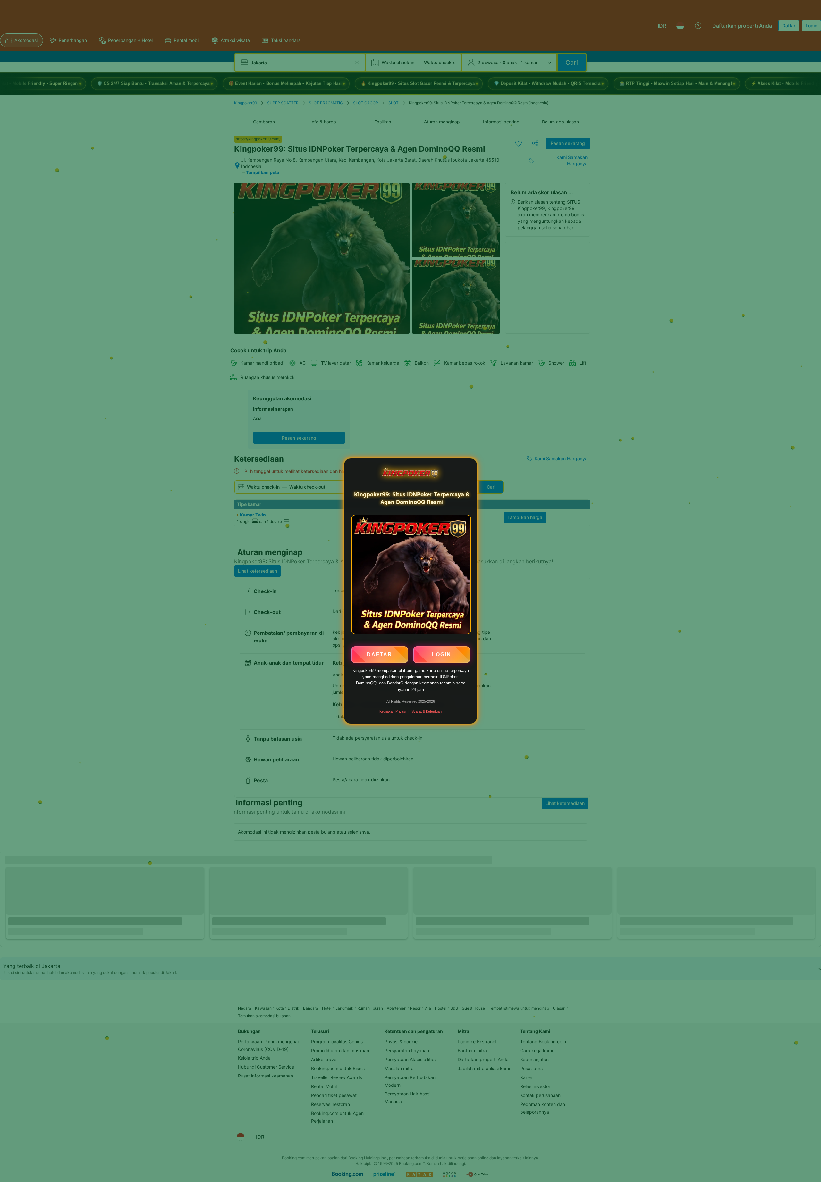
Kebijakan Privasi (392, 711)
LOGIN (441, 654)
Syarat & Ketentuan (426, 711)
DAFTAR (379, 654)
